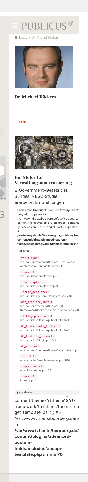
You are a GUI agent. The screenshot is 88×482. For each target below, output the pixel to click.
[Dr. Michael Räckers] (44, 67)
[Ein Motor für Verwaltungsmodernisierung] (44, 152)
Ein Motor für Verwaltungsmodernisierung (43, 180)
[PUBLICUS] (47, 24)
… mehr (20, 122)
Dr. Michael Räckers (35, 96)
